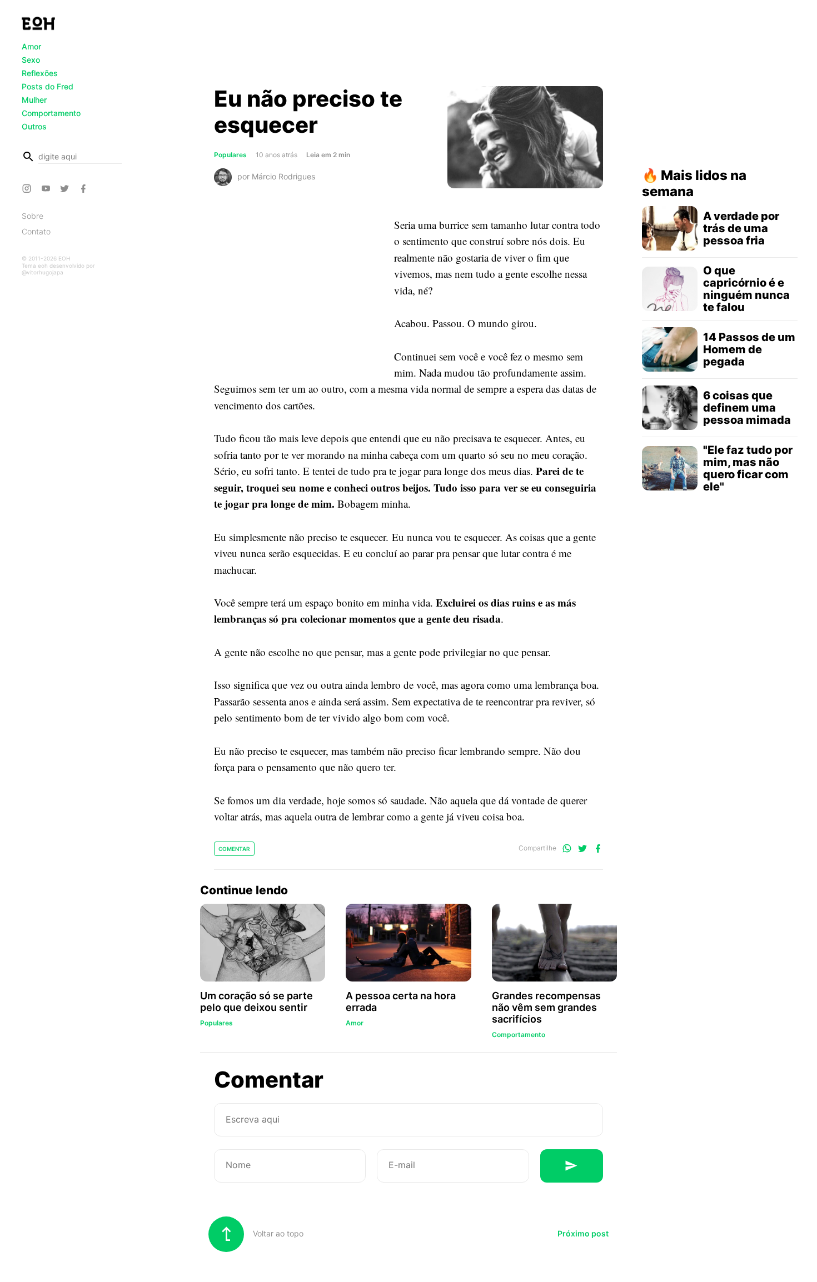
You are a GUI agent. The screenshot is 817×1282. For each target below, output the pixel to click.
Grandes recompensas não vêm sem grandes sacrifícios (546, 1007)
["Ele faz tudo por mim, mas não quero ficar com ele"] (670, 468)
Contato (36, 231)
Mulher (34, 99)
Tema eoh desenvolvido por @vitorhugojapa (58, 269)
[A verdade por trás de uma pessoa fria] (670, 228)
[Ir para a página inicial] (38, 23)
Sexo (31, 59)
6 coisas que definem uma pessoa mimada (747, 408)
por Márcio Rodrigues (276, 176)
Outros (34, 126)
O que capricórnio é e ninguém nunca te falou (746, 289)
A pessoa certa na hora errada (401, 1001)
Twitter (66, 188)
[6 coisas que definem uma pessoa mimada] (670, 407)
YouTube (47, 188)
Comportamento (51, 113)
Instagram (28, 188)
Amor (31, 46)
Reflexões (40, 73)
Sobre (32, 216)
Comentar (234, 848)
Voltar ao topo (277, 1233)
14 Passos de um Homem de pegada (749, 349)
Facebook (85, 188)
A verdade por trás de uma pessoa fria (741, 228)
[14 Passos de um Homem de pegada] (670, 349)
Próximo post (583, 1233)
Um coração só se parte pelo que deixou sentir (256, 1001)
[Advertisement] (408, 46)
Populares (230, 155)
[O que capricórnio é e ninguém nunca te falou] (670, 289)
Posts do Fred (47, 86)
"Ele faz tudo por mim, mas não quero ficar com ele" (748, 468)
